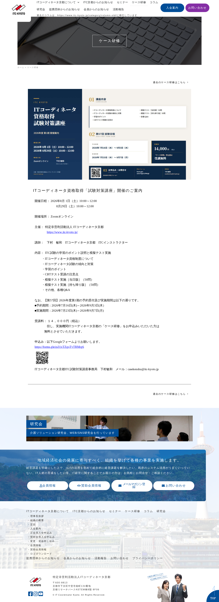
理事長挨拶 (37, 516)
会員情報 (35, 545)
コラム (148, 511)
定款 (33, 524)
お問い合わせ (119, 558)
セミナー (115, 511)
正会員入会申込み (41, 532)
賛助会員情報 (38, 549)
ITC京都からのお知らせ (89, 511)
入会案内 (35, 528)
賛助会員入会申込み (42, 537)
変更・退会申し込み (42, 541)
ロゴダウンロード (41, 553)
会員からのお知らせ (96, 9)
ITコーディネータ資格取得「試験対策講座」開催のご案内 (88, 190)
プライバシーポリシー (147, 558)
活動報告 (118, 9)
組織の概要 (37, 520)
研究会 (41, 9)
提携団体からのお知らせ (64, 9)
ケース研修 (132, 511)
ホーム (20, 67)
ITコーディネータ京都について (47, 511)
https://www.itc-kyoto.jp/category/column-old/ (87, 15)
